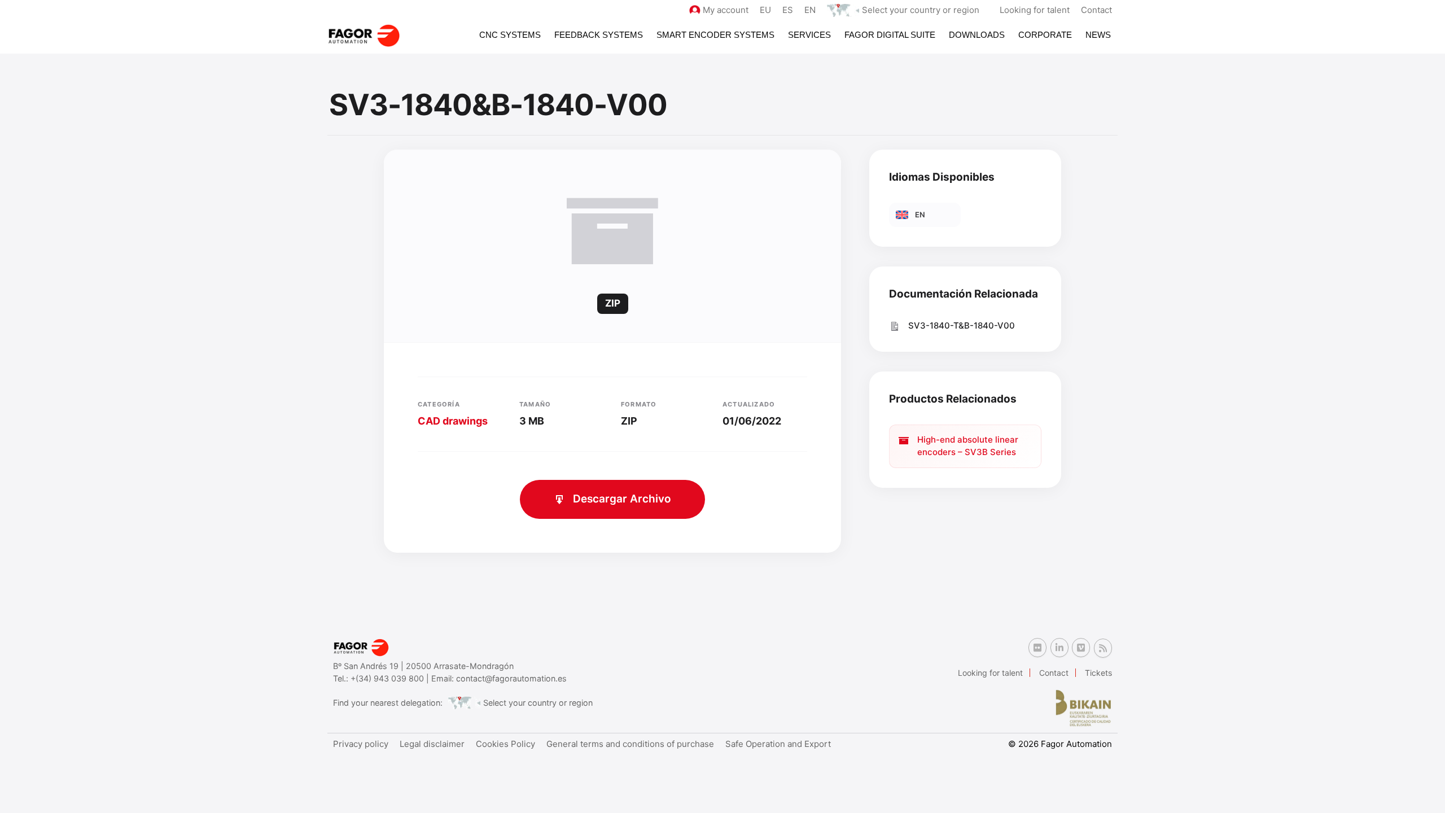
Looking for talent (1035, 10)
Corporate (1045, 35)
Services (809, 35)
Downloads (977, 35)
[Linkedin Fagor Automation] (1059, 647)
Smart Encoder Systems (715, 35)
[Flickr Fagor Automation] (1037, 647)
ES (787, 10)
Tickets (1098, 673)
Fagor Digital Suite (889, 35)
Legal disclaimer (432, 743)
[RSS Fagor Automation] (1103, 648)
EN (810, 10)
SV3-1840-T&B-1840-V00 (961, 325)
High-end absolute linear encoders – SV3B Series (967, 446)
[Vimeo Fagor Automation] (1081, 647)
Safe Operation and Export (778, 743)
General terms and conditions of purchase (630, 743)
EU (765, 10)
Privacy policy (360, 743)
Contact (1096, 10)
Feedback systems (598, 35)
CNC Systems (510, 35)
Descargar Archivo (622, 498)
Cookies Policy (505, 743)
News (1098, 35)
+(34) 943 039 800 (388, 678)
